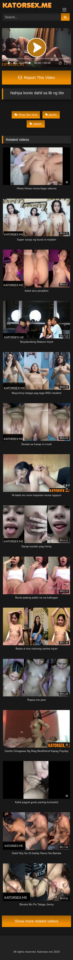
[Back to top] (61, 948)
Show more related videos (36, 921)
